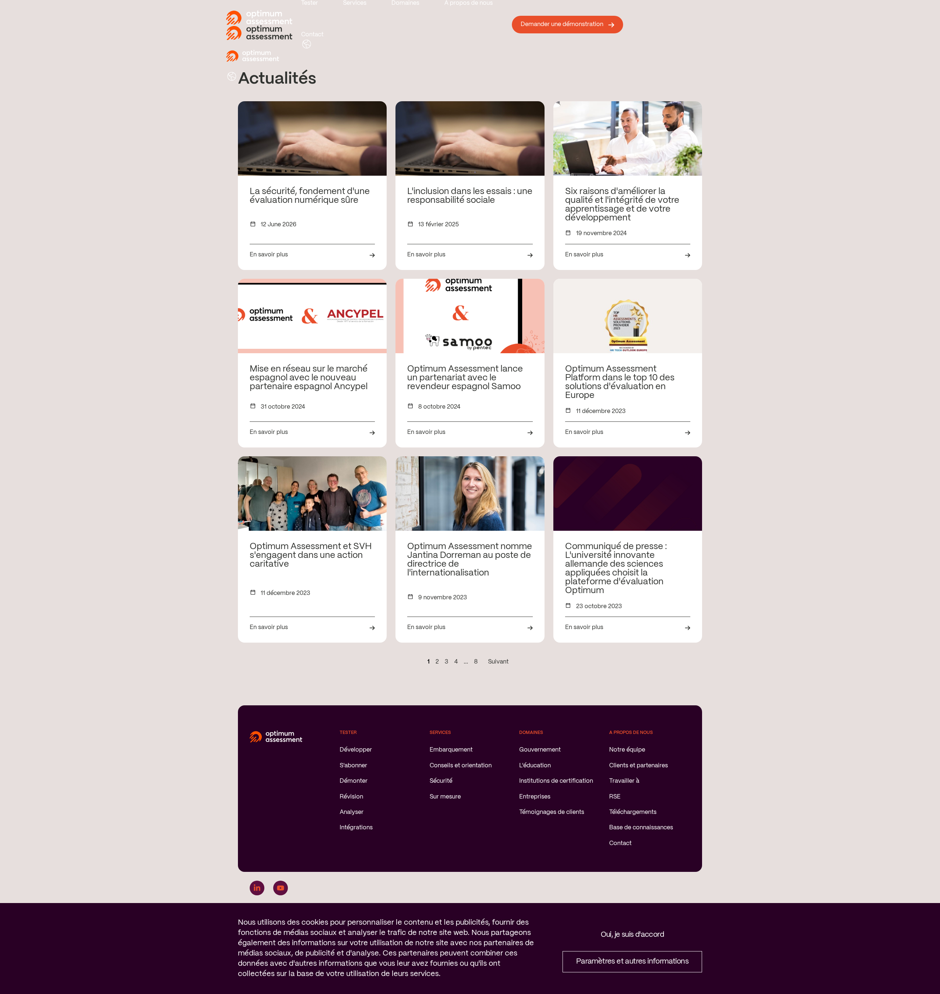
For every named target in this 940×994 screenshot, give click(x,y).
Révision (351, 797)
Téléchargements (633, 812)
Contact (312, 34)
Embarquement (451, 750)
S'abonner (353, 765)
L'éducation (535, 765)
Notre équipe (627, 750)
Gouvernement (540, 750)
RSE (615, 797)
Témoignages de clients (551, 812)
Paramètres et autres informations (632, 961)
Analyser (352, 812)
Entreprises (534, 797)
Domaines (405, 3)
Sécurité (441, 781)
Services (354, 3)
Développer (356, 750)
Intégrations (356, 827)
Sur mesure (445, 797)
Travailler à (624, 781)
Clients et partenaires (638, 765)
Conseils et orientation (461, 765)
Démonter (354, 781)
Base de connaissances (641, 827)
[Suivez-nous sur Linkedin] (257, 888)
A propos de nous (468, 3)
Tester (309, 3)
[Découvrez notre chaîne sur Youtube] (280, 888)
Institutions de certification (556, 781)
